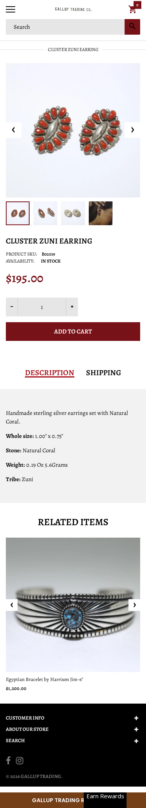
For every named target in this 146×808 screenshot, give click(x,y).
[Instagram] (19, 762)
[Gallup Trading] (73, 9)
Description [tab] (49, 373)
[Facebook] (8, 762)
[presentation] (12, 605)
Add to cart (73, 331)
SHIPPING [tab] (103, 373)
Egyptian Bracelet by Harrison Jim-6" (44, 679)
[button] (73, 800)
